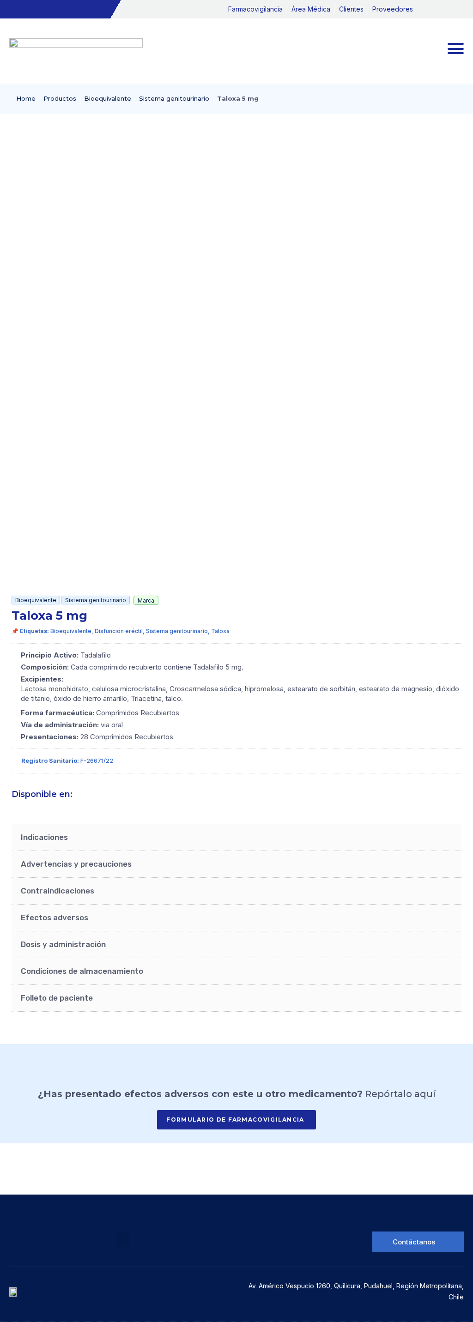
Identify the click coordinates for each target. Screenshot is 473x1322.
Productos (59, 98)
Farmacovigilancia (255, 9)
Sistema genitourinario (174, 98)
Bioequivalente (107, 98)
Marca (146, 600)
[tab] (236, 837)
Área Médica (310, 9)
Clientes (351, 9)
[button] (122, 1239)
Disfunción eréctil (119, 631)
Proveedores (392, 9)
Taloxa (220, 631)
